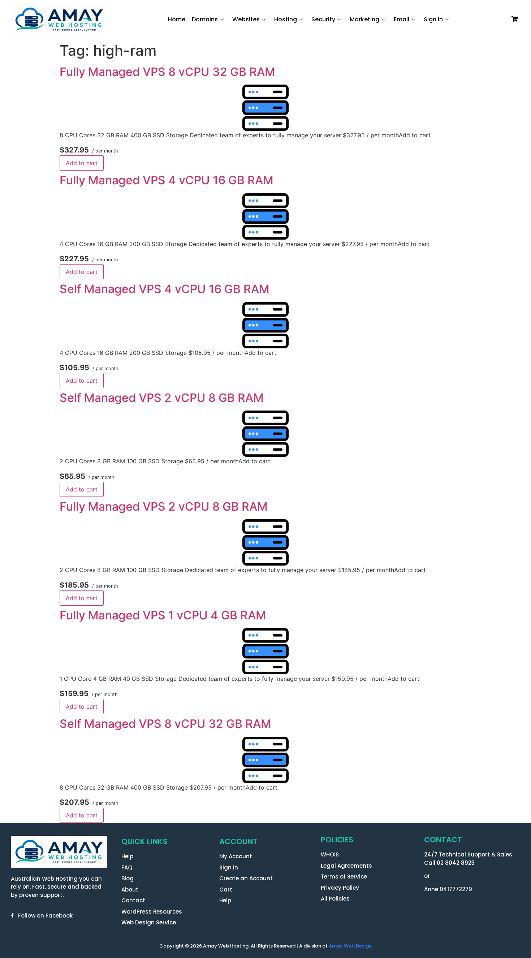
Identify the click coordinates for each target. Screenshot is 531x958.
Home (176, 19)
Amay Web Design (350, 945)
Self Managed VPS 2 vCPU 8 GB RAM (162, 398)
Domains (205, 19)
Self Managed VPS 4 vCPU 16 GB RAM (164, 289)
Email (401, 19)
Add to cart (82, 163)
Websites (246, 19)
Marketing (364, 19)
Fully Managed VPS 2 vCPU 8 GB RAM (164, 506)
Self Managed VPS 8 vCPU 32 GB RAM (165, 724)
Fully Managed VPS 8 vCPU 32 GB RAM (167, 72)
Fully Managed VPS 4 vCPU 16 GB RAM (166, 180)
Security (323, 19)
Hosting (285, 19)
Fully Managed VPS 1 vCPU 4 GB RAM (163, 615)
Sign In (433, 19)
